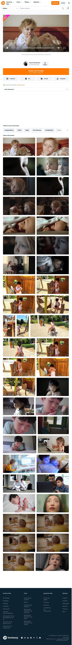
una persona (37, 129)
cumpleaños (49, 129)
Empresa (6, 605)
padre (19, 129)
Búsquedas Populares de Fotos (27, 616)
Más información (9, 88)
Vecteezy (5, 600)
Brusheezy (6, 597)
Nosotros (45, 604)
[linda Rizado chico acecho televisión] (19, 146)
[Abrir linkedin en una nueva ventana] (28, 637)
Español (63, 600)
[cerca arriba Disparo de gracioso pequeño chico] (53, 146)
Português (64, 602)
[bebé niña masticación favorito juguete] (53, 205)
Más (7, 4)
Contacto (45, 601)
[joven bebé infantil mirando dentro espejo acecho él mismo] (19, 522)
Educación (6, 608)
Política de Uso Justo (60, 640)
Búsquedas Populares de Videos (27, 621)
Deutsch (63, 605)
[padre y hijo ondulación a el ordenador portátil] (53, 483)
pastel (59, 129)
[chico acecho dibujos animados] (19, 166)
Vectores (9, 2)
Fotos (18, 2)
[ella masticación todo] (19, 205)
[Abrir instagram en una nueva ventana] (25, 637)
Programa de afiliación (27, 605)
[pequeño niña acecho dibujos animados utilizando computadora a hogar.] (19, 264)
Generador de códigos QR (7, 626)
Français (63, 608)
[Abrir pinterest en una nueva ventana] (31, 637)
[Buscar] (63, 8)
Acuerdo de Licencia (27, 598)
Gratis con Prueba (36, 72)
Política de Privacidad (62, 639)
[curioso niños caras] (53, 166)
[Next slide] (65, 129)
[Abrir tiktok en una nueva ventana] (34, 637)
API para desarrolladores (8, 611)
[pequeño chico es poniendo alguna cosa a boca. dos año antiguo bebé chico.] (53, 386)
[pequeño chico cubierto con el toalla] (19, 225)
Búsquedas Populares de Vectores (27, 610)
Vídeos (27, 2)
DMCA (25, 601)
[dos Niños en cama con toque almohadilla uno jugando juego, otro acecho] (53, 463)
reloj (27, 129)
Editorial (36, 2)
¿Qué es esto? (21, 85)
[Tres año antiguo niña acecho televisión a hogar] (19, 185)
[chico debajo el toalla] (53, 225)
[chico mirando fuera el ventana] (19, 463)
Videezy (5, 602)
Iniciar (63, 3)
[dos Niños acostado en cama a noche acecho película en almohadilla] (53, 264)
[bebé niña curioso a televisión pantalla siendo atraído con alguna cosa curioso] (19, 244)
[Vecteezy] (3, 3)
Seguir (45, 64)
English (63, 597)
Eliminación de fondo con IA (7, 621)
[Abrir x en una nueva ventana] (37, 637)
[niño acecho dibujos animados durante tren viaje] (52, 561)
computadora (9, 129)
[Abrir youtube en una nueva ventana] (40, 637)
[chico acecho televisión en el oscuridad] (53, 244)
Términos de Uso (63, 638)
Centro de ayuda (45, 598)
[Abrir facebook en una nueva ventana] (22, 637)
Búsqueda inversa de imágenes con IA (8, 616)
